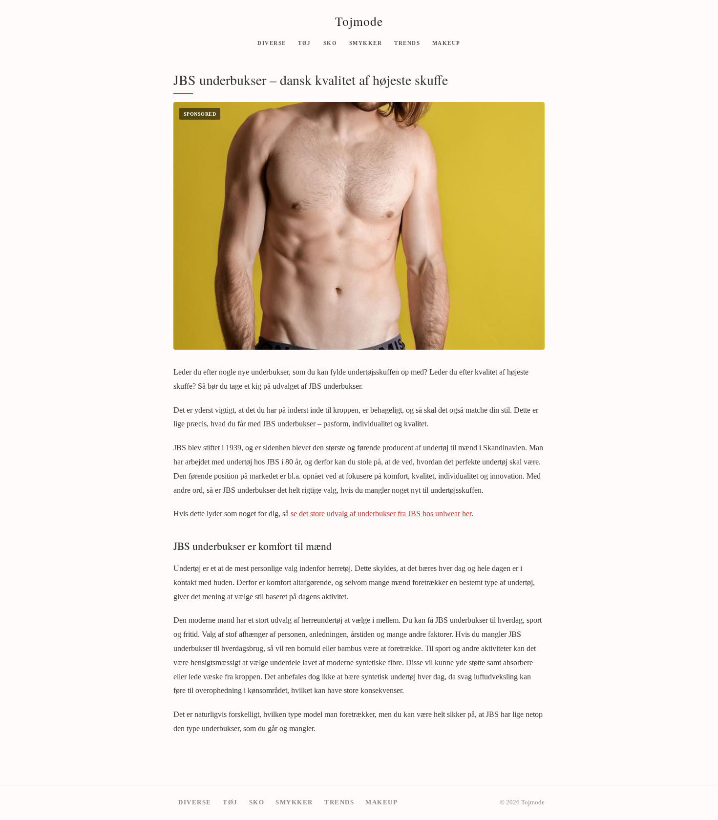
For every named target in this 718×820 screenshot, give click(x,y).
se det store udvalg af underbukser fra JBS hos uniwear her (381, 513)
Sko (330, 42)
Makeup (446, 42)
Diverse (271, 42)
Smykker (365, 42)
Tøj (304, 42)
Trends (407, 42)
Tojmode (359, 21)
